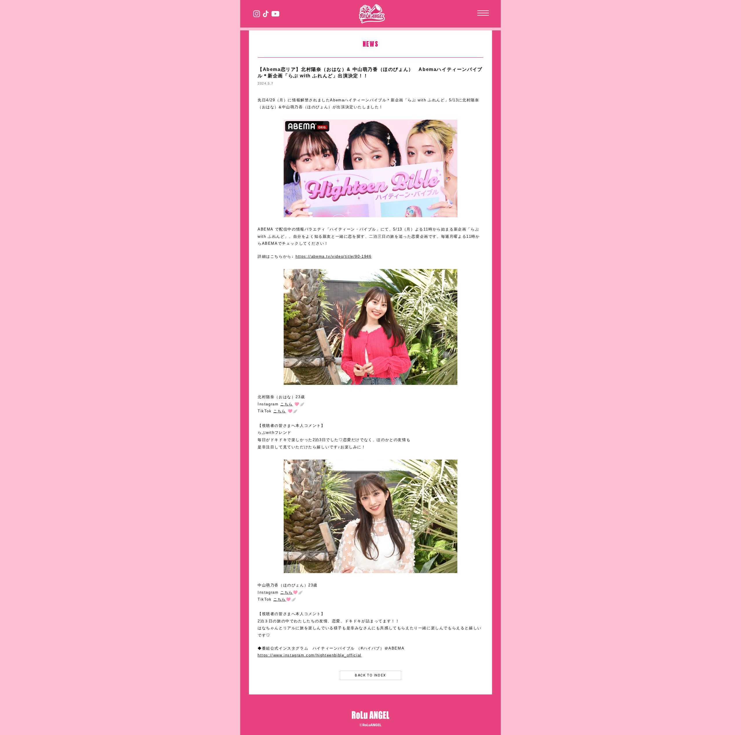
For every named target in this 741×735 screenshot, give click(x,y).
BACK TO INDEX (370, 675)
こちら (286, 404)
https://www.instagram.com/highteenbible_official (310, 655)
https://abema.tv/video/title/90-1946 (334, 256)
